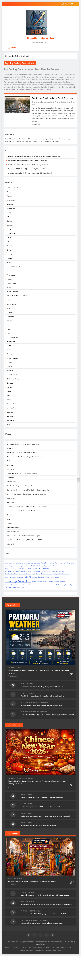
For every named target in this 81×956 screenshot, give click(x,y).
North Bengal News (13, 337)
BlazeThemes (40, 944)
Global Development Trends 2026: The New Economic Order (41, 807)
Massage (9, 321)
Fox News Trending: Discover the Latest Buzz (20, 486)
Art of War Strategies (18, 563)
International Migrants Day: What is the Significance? (38, 825)
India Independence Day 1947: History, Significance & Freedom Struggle (30, 173)
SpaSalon (10, 383)
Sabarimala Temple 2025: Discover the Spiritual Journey (24, 511)
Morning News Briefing (11, 574)
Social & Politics (12, 375)
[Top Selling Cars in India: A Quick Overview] (17, 104)
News (8, 333)
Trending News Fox (40, 38)
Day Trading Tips (59, 566)
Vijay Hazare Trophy (18, 587)
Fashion (9, 254)
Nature (9, 329)
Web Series (10, 416)
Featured (9, 258)
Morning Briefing (51, 571)
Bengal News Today (24, 566)
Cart (8, 461)
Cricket (9, 229)
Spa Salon (20, 577)
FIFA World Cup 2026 (14, 267)
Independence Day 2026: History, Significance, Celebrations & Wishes (44, 914)
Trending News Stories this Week (50, 585)
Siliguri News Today (10, 577)
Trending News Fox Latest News (57, 582)
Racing (9, 350)
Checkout (10, 465)
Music (9, 325)
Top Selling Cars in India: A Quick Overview (52, 98)
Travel (9, 400)
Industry (9, 300)
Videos (48, 950)
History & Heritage (12, 292)
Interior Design (11, 304)
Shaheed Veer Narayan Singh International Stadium (55, 574)
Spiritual (9, 387)
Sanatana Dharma (12, 358)
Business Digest (43, 566)
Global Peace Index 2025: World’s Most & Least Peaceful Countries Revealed (46, 816)
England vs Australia (11, 569)
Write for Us (10, 544)
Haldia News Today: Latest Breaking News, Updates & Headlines (27, 160)
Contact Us (10, 469)
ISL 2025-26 (11, 308)
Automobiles (11, 110)
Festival (9, 262)
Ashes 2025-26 (35, 563)
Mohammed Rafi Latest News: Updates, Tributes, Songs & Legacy (42, 705)
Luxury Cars (36, 571)
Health (9, 287)
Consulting (10, 225)
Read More (35, 125)
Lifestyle (9, 312)
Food (8, 271)
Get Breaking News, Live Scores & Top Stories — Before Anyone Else (28, 490)
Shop (8, 519)
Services (9, 515)
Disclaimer (10, 477)
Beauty (9, 213)
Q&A (54, 950)
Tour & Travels (55, 577)
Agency (9, 196)
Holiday (52, 569)
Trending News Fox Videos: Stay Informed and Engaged (24, 536)
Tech (8, 395)
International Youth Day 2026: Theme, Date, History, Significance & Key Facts (46, 904)
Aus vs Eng (58, 563)
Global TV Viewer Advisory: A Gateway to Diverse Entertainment (42, 797)
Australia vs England (47, 563)
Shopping (10, 366)
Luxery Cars (10, 317)
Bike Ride (10, 217)
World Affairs (11, 420)
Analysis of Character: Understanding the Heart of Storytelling (25, 457)
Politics (9, 346)
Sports (9, 391)
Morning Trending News (25, 574)
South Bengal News (13, 379)
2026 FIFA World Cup (14, 188)
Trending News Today (66, 585)
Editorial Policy (11, 482)
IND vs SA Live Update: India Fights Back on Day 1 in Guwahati (26, 494)
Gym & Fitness (11, 283)
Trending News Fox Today (12, 585)
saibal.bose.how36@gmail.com (44, 102)
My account (10, 498)
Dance (9, 237)
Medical (43, 571)
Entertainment (11, 246)
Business (9, 221)
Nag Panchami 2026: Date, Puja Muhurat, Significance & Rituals (27, 169)
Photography (11, 341)
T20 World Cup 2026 (38, 577)
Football (9, 279)
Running (9, 354)
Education (10, 242)
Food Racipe (11, 275)
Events (9, 250)
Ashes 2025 (10, 204)
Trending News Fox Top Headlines (30, 585)
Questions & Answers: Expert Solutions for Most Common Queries (27, 507)
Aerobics (10, 192)
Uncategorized (11, 408)
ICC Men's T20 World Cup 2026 (15, 571)
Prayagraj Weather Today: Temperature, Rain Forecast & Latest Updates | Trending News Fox (36, 156)
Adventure (8, 563)
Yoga (8, 425)
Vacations (10, 412)
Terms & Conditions (13, 527)
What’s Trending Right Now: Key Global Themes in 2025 (24, 540)
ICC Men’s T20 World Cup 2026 (17, 296)
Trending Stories (12, 404)
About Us (10, 448)
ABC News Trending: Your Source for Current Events (23, 444)
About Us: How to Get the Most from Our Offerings (22, 453)
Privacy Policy (11, 502)
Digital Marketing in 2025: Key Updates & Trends (22, 473)
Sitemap (9, 523)
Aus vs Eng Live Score (11, 566)
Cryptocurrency (11, 233)
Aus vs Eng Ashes (68, 563)
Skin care (10, 371)
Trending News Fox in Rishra (40, 582)
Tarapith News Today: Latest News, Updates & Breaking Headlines (28, 165)
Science (9, 362)
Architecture (11, 200)
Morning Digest (60, 571)
